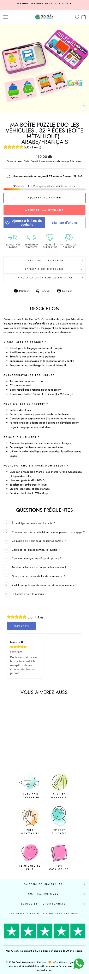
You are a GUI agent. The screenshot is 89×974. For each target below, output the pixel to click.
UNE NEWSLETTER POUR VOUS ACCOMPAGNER (43, 913)
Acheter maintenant (44, 210)
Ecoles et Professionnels (43, 903)
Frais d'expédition (33, 161)
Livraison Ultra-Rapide (44, 260)
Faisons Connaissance (43, 884)
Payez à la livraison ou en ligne (44, 277)
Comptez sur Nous (43, 893)
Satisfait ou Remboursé (44, 269)
